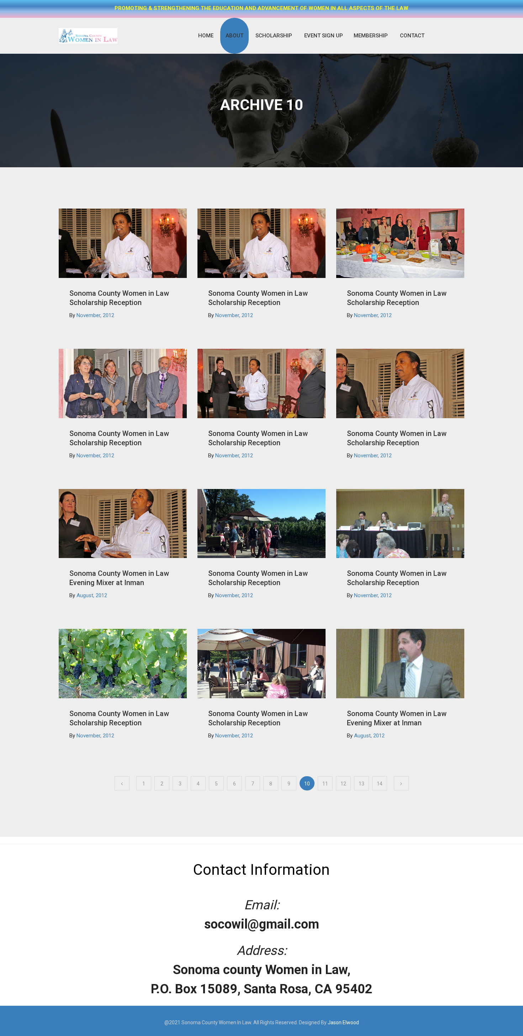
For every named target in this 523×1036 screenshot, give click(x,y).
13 (361, 784)
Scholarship (273, 35)
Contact (412, 35)
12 (343, 784)
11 (325, 784)
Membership (371, 35)
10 (307, 784)
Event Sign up (323, 35)
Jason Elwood (343, 1022)
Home (205, 35)
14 (379, 784)
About (234, 35)
